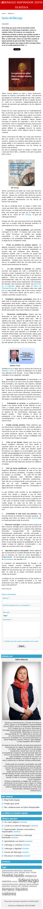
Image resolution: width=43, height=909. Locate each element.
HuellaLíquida (13, 875)
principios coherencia (29, 886)
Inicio (4, 13)
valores (9, 893)
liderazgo (29, 880)
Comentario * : (8, 619)
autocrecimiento (7, 870)
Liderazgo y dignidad (12, 848)
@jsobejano (8, 559)
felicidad (22, 872)
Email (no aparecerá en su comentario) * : (17, 605)
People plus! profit (11, 804)
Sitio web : (6, 612)
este (24, 559)
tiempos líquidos (15, 889)
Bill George (26, 214)
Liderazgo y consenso (13, 845)
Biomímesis (18, 870)
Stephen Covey (8, 371)
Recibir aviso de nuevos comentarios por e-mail (21, 641)
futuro (28, 872)
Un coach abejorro (11, 822)
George (33, 872)
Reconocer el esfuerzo (13, 856)
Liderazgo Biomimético (10, 884)
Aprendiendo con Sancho (14, 841)
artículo (34, 518)
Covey (15, 872)
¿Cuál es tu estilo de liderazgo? (17, 826)
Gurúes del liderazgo (12, 852)
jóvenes (15, 881)
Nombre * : (6, 598)
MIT (19, 886)
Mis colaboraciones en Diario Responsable (21, 807)
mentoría (14, 886)
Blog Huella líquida (12, 800)
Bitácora (11, 13)
